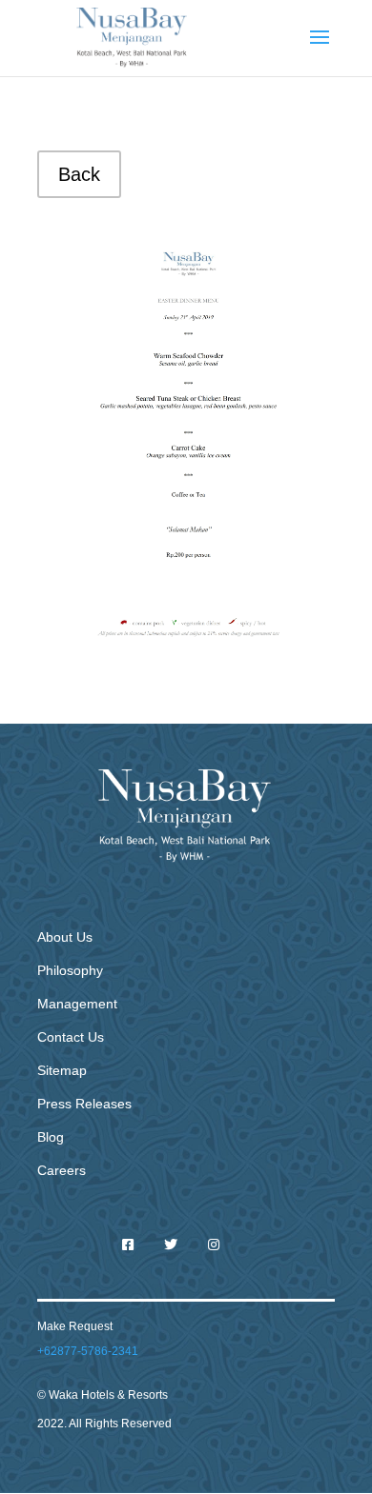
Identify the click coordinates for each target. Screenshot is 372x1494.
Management (77, 1003)
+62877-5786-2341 (87, 1351)
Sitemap (62, 1070)
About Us (65, 937)
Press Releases (84, 1103)
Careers (61, 1170)
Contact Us (70, 1037)
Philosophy (70, 970)
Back (79, 174)
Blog (50, 1137)
